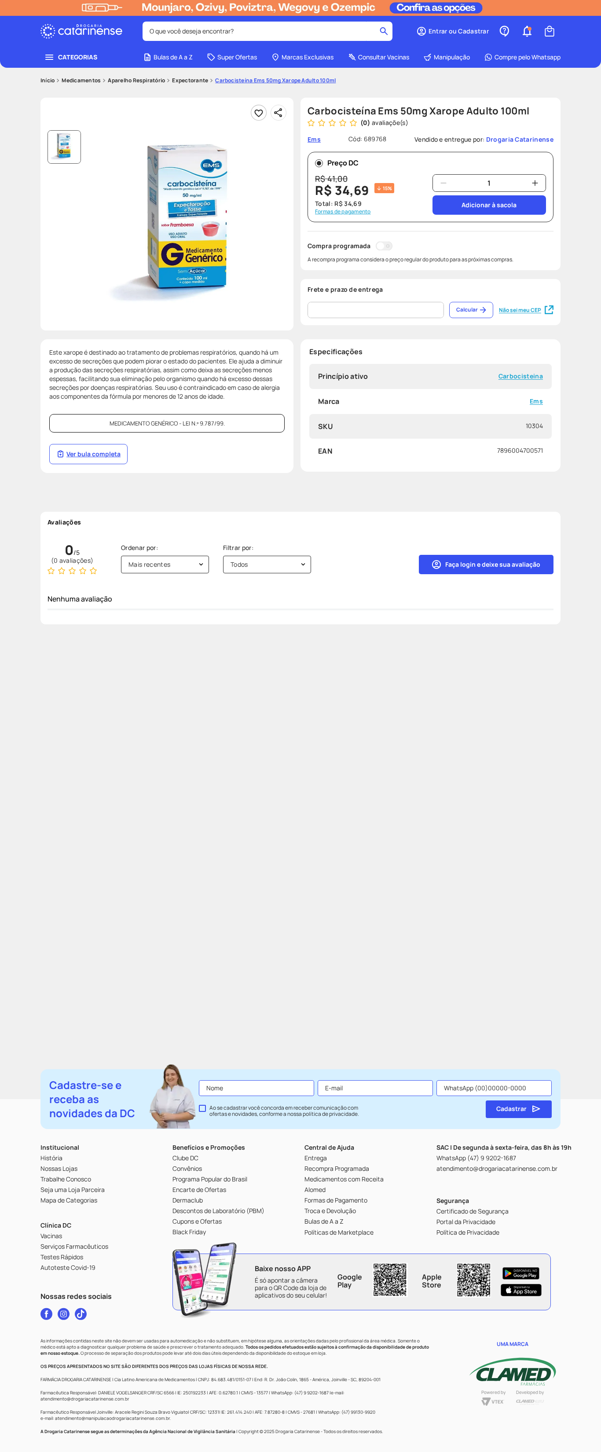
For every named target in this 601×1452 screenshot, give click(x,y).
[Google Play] (521, 1273)
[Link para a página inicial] (47, 80)
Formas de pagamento (343, 211)
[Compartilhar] (278, 113)
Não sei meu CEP (520, 310)
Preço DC (343, 163)
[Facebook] (46, 1314)
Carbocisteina (520, 376)
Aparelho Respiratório (136, 80)
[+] (535, 183)
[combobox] (267, 31)
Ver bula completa (93, 454)
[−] (443, 183)
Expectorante (190, 80)
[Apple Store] (521, 1290)
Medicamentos (81, 80)
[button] (452, 31)
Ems (536, 401)
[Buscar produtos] (384, 31)
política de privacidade (330, 1114)
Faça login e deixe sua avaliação (492, 564)
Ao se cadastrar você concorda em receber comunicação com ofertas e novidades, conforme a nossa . (284, 1111)
